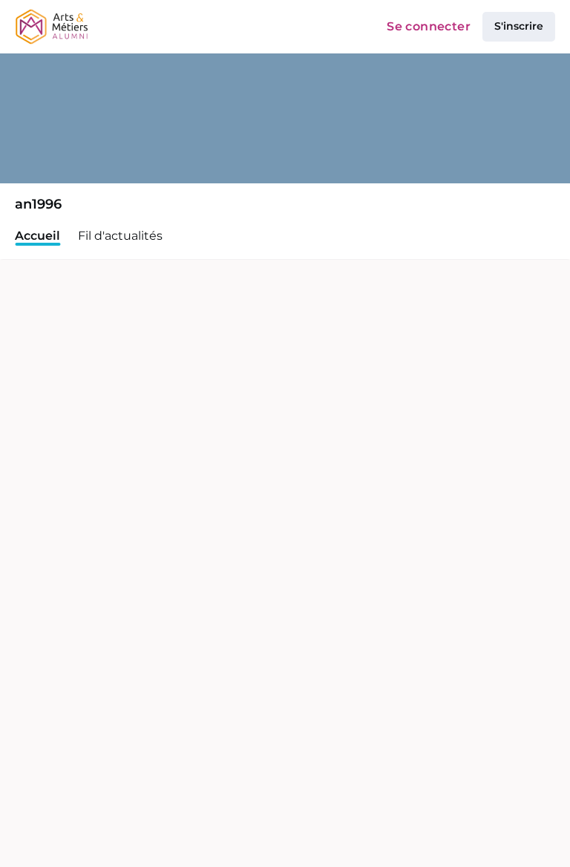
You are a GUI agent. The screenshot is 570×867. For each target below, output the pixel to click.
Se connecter (429, 26)
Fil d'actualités (120, 236)
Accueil (37, 236)
